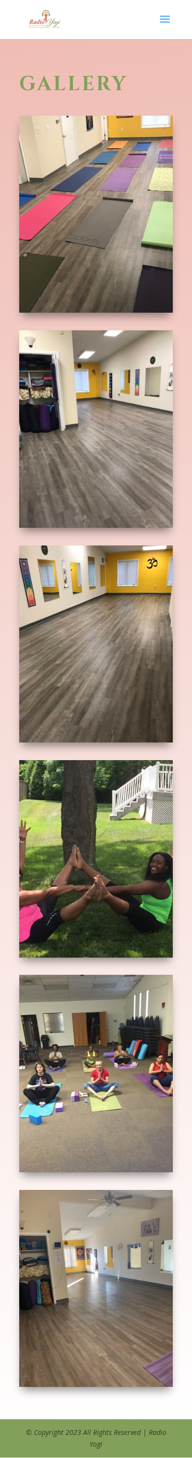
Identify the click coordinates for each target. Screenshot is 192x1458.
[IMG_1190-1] (96, 525)
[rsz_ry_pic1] (96, 1384)
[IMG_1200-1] (96, 310)
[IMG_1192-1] (96, 739)
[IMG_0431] (96, 955)
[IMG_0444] (96, 1169)
